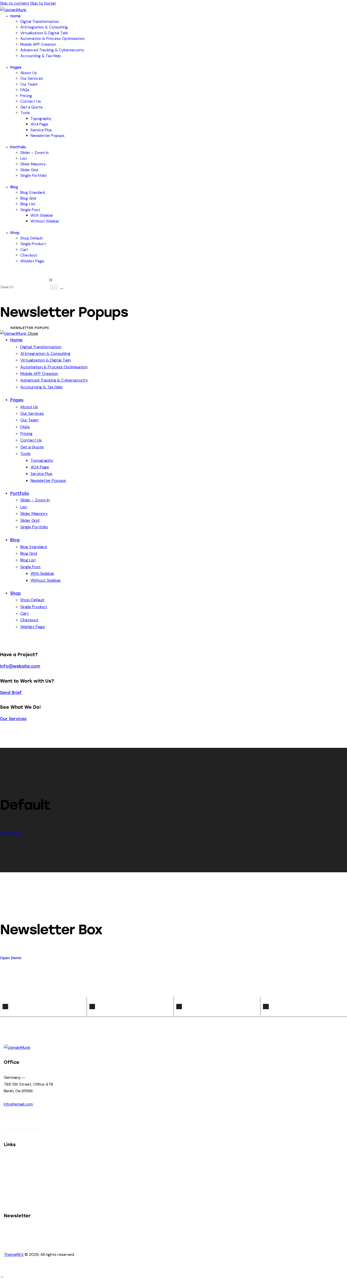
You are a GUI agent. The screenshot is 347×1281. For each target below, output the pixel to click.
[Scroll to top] (2, 1275)
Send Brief (11, 692)
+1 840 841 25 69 (22, 1129)
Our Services (13, 718)
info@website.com (20, 666)
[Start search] (54, 287)
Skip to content (14, 3)
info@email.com (18, 1104)
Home (5, 328)
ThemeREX (14, 1254)
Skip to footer (43, 3)
